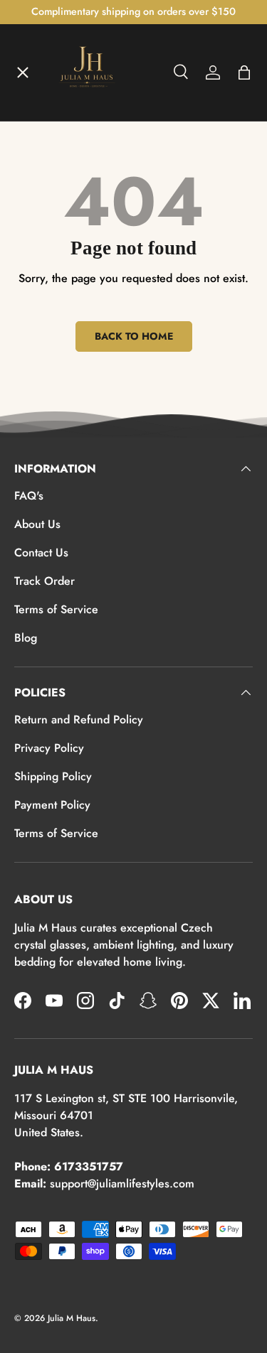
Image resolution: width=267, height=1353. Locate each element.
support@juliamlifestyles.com (122, 1183)
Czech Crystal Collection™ (95, 304)
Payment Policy (52, 805)
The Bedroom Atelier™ (86, 200)
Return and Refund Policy (78, 719)
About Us (37, 524)
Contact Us (41, 552)
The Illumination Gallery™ (95, 252)
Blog (25, 638)
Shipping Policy (53, 776)
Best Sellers (58, 408)
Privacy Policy (49, 748)
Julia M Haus (71, 1318)
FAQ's (28, 495)
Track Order (44, 581)
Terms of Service (56, 609)
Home (41, 96)
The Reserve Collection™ (92, 356)
